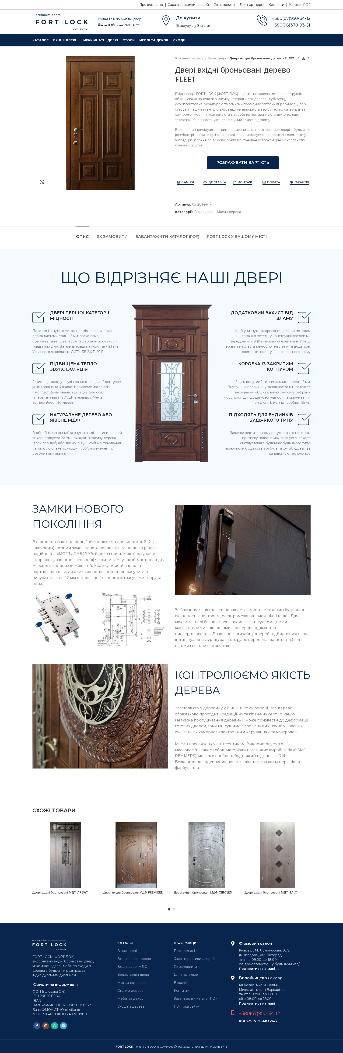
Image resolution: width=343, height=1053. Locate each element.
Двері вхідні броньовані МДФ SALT (271, 892)
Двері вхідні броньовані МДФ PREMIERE (133, 892)
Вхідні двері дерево (134, 959)
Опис (82, 236)
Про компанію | (153, 5)
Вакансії (180, 983)
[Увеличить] (42, 182)
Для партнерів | (254, 5)
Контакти (181, 991)
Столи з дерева (130, 991)
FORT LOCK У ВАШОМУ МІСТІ (237, 236)
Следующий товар (308, 58)
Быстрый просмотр (95, 829)
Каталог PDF (300, 5)
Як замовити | (227, 5)
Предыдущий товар (299, 58)
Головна (181, 58)
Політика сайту (186, 1006)
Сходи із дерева (130, 1006)
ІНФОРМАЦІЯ (185, 943)
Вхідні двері (217, 58)
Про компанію (186, 951)
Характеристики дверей (194, 959)
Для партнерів (186, 974)
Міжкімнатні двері (132, 983)
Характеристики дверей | (191, 5)
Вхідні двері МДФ (132, 967)
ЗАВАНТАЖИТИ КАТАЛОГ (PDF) (167, 236)
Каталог (197, 58)
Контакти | (279, 5)
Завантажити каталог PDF (195, 998)
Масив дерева (229, 212)
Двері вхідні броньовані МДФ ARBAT (60, 892)
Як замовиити (185, 967)
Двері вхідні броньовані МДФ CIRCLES (203, 892)
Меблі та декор (130, 998)
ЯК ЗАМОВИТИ (112, 236)
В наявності (127, 951)
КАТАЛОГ (125, 943)
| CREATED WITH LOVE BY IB (209, 1046)
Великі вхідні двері (133, 974)
